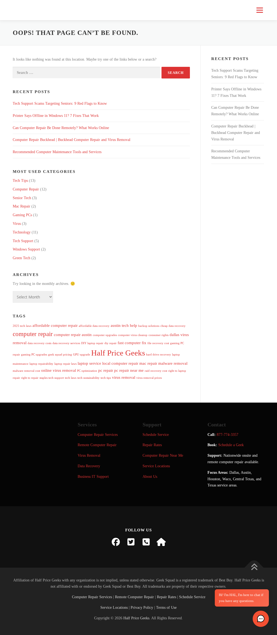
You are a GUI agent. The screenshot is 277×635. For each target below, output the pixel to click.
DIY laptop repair (92, 343)
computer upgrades (105, 335)
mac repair (148, 363)
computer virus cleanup (132, 335)
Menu (259, 10)
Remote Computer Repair (97, 445)
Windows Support (26, 249)
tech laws (70, 377)
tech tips (106, 377)
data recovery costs (39, 343)
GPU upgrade (81, 354)
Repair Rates (152, 445)
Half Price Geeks (118, 352)
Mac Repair (21, 206)
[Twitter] (131, 542)
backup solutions (148, 325)
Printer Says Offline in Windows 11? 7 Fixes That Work (56, 116)
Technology (22, 232)
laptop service (89, 363)
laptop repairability (41, 363)
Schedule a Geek (231, 445)
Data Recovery (89, 466)
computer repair (33, 334)
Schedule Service (156, 435)
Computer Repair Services (98, 435)
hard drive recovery (158, 354)
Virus (17, 224)
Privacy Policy (142, 608)
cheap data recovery (173, 325)
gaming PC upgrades (34, 354)
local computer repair (120, 363)
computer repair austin (73, 334)
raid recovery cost (156, 370)
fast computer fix (132, 342)
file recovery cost (158, 343)
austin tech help (124, 325)
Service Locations (156, 466)
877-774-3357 (227, 435)
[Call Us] (146, 542)
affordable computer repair (55, 325)
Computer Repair (26, 189)
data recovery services (66, 343)
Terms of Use (166, 608)
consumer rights (159, 335)
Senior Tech (22, 198)
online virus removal (58, 370)
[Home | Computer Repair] (161, 542)
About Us (150, 477)
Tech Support (23, 241)
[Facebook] (116, 542)
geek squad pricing (60, 354)
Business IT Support (93, 477)
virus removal (123, 377)
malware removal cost (26, 370)
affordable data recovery (94, 325)
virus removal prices (149, 377)
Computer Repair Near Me (163, 455)
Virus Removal (89, 455)
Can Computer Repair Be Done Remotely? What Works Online (61, 128)
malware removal (172, 363)
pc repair (105, 370)
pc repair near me (129, 370)
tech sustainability (88, 377)
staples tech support (51, 377)
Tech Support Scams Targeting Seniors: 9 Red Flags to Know (60, 103)
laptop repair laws (65, 363)
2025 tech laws (22, 325)
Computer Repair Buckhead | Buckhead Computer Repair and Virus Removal (71, 140)
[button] (261, 619)
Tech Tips (20, 181)
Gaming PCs (22, 215)
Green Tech (21, 258)
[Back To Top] (254, 567)
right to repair (29, 377)
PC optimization (87, 370)
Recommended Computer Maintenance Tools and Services (57, 152)
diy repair (110, 343)
